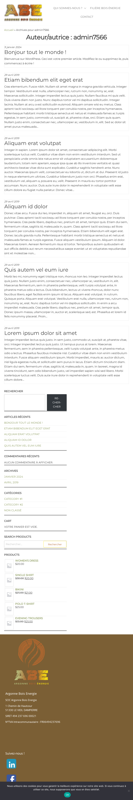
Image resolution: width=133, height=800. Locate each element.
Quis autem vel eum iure (36, 270)
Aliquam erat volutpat (32, 143)
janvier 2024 (13, 476)
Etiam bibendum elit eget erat (43, 80)
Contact (87, 16)
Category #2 (13, 504)
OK (67, 794)
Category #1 (13, 498)
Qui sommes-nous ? (67, 8)
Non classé (12, 510)
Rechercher (13, 391)
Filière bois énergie (105, 8)
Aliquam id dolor (26, 206)
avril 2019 (11, 482)
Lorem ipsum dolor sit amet (40, 333)
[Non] (128, 791)
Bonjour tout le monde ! (35, 52)
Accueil (9, 30)
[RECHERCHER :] (35, 544)
